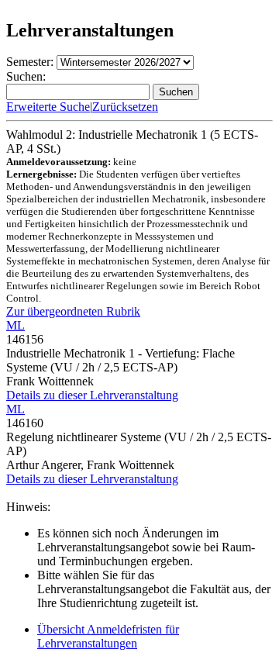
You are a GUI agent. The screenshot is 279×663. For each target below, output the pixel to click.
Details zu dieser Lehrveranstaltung (92, 395)
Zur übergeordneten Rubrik (73, 311)
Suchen (176, 92)
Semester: (29, 61)
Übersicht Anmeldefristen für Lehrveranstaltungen (108, 636)
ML (15, 325)
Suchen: (26, 76)
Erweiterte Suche (48, 106)
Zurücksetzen (125, 106)
